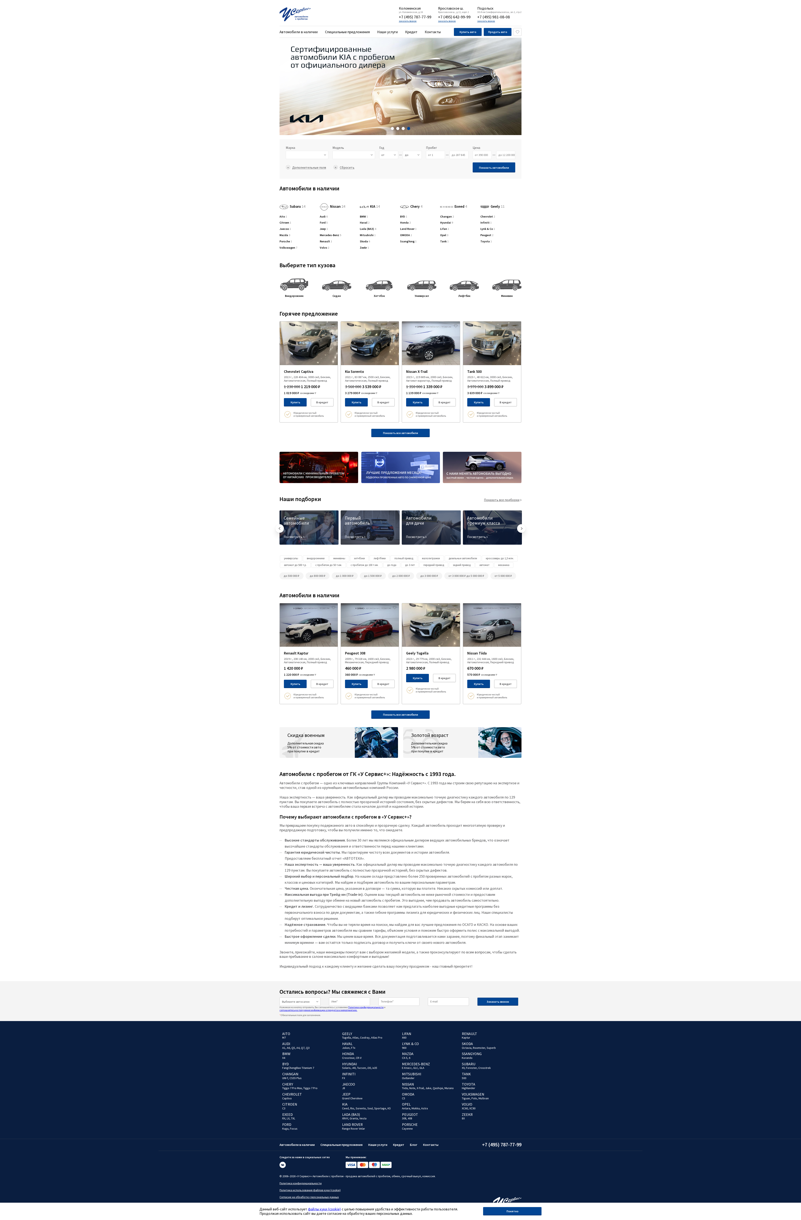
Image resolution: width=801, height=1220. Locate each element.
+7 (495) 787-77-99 (415, 16)
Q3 (308, 1048)
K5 (389, 1108)
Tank (444, 241)
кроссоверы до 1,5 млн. (500, 558)
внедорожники (316, 558)
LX (288, 1118)
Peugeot (486, 235)
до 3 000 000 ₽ (429, 576)
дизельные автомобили (463, 558)
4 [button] (408, 128)
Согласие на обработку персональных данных (309, 1197)
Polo (474, 1098)
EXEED (287, 1114)
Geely (498, 206)
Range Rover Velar (353, 1128)
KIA (375, 206)
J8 (343, 1088)
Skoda (365, 241)
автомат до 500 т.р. (295, 565)
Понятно (512, 1211)
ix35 (374, 1068)
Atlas (355, 1037)
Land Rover (408, 229)
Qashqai (438, 1088)
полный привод (403, 558)
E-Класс (407, 1068)
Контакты (433, 31)
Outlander (408, 1078)
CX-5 (404, 1058)
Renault (326, 241)
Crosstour (348, 1058)
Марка (290, 148)
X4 (283, 1058)
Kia (345, 1104)
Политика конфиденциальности (301, 1183)
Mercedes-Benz (330, 235)
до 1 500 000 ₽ (373, 576)
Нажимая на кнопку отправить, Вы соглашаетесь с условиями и (332, 1009)
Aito (283, 216)
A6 (288, 1048)
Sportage (380, 1108)
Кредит (411, 31)
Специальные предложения (347, 31)
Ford (324, 222)
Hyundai (446, 222)
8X (463, 1118)
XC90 (472, 1108)
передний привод (433, 565)
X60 (404, 1037)
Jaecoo (285, 229)
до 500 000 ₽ (291, 576)
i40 (354, 1068)
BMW (364, 216)
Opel (444, 235)
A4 (298, 1048)
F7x (353, 1048)
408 (410, 1118)
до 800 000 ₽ (317, 576)
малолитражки (431, 558)
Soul (370, 1108)
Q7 (303, 1048)
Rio (352, 1108)
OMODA (406, 235)
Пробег (431, 148)
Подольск (485, 8)
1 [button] (392, 128)
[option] (400, 86)
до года (391, 565)
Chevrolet (487, 216)
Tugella (346, 1037)
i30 (369, 1068)
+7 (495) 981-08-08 (493, 16)
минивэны (339, 558)
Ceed (345, 1108)
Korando (467, 1058)
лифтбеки (380, 558)
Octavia (466, 1048)
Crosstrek (484, 1068)
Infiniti (486, 222)
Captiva (287, 1098)
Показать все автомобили (400, 433)
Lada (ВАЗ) (368, 229)
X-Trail (420, 1088)
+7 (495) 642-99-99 (454, 16)
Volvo (324, 247)
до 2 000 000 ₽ (401, 576)
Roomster (479, 1048)
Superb (491, 1048)
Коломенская (410, 8)
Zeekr (364, 247)
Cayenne (407, 1128)
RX (283, 1118)
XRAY (345, 1118)
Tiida (405, 1088)
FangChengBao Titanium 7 (298, 1068)
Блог (413, 1145)
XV (463, 1068)
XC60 (465, 1108)
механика (503, 565)
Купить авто (468, 32)
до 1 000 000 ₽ (345, 576)
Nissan (337, 206)
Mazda (285, 235)
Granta (354, 1118)
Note (412, 1088)
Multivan (484, 1098)
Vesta (362, 1118)
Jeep (324, 229)
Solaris (346, 1068)
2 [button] (397, 128)
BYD (403, 216)
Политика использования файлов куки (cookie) (310, 1190)
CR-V (358, 1058)
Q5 (293, 1048)
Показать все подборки (501, 500)
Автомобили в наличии (299, 31)
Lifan (444, 229)
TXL (293, 1118)
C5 (403, 1098)
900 (404, 1048)
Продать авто (497, 32)
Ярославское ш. (451, 8)
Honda (405, 222)
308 (404, 1118)
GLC (415, 1068)
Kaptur (466, 1037)
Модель (338, 148)
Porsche (286, 241)
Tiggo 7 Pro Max (292, 1088)
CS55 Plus (296, 1078)
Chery (416, 206)
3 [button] (403, 128)
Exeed (461, 205)
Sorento (361, 1108)
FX (343, 1078)
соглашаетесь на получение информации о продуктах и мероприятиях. (318, 1010)
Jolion (346, 1048)
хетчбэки (359, 558)
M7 (284, 1037)
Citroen (285, 222)
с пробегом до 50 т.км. (328, 565)
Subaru (297, 206)
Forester (471, 1068)
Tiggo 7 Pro (310, 1088)
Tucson (361, 1068)
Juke (428, 1088)
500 (464, 1078)
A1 (283, 1048)
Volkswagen (288, 247)
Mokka (416, 1108)
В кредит (322, 402)
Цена (476, 148)
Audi (324, 216)
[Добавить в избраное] (333, 326)
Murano (449, 1088)
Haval (364, 222)
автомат (484, 565)
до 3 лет (410, 565)
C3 (283, 1108)
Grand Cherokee (352, 1098)
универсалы (291, 558)
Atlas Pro (376, 1037)
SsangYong (408, 241)
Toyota (486, 241)
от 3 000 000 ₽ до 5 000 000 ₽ (466, 576)
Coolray (365, 1037)
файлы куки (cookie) (324, 1209)
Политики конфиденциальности (366, 1007)
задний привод (462, 565)
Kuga (285, 1128)
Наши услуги (387, 31)
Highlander (468, 1088)
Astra (424, 1108)
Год (381, 148)
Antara (406, 1108)
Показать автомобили (494, 168)
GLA (421, 1068)
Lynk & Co (487, 229)
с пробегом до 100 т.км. (364, 565)
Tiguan (466, 1098)
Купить (295, 402)
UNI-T (285, 1078)
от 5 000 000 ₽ (503, 576)
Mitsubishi (368, 235)
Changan (447, 216)
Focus (293, 1128)
